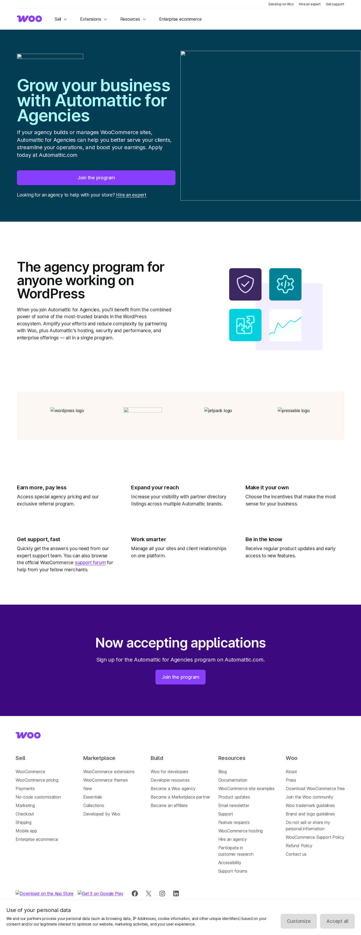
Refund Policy (299, 845)
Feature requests (234, 822)
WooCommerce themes (105, 780)
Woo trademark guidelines (310, 805)
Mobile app (26, 830)
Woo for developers (169, 771)
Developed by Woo (101, 814)
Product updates (234, 797)
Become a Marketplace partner (180, 797)
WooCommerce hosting (240, 830)
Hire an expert (310, 4)
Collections (93, 805)
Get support (335, 4)
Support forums (233, 871)
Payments (25, 788)
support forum (90, 562)
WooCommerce (30, 771)
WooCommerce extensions (109, 771)
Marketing (25, 805)
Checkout (25, 814)
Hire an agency (232, 839)
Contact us (296, 854)
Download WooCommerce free (315, 788)
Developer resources (170, 780)
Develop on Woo (281, 4)
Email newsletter (233, 805)
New (87, 788)
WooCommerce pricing (37, 780)
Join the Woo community (309, 797)
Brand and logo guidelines (310, 814)
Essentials (92, 797)
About (291, 771)
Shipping (23, 822)
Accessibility (230, 862)
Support (225, 814)
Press (291, 780)
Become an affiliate (169, 805)
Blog (222, 771)
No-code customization (38, 797)
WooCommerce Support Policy (315, 837)
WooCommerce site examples (246, 788)
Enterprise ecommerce (37, 839)
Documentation (233, 780)
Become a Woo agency (173, 788)
